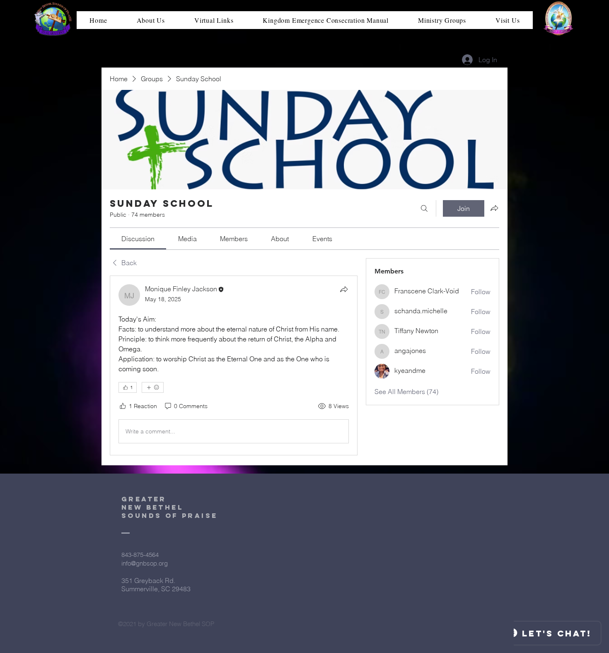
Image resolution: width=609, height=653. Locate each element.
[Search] (424, 208)
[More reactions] (153, 387)
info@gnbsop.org (144, 563)
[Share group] (494, 208)
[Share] (344, 289)
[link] (138, 239)
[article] (234, 365)
